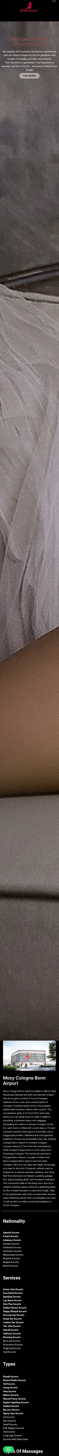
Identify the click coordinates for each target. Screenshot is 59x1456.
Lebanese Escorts (12, 1240)
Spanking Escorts (12, 1296)
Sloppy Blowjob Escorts (15, 1311)
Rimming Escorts (12, 1337)
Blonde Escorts (10, 1376)
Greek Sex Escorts (12, 1318)
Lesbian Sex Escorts (13, 1322)
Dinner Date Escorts (13, 1289)
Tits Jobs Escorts (12, 1326)
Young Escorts (10, 1387)
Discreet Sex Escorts (13, 1315)
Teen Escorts (9, 1391)
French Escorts (10, 1236)
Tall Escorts (9, 1384)
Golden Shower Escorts (14, 1307)
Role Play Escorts (12, 1304)
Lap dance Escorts (12, 1300)
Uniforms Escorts (12, 1333)
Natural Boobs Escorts (14, 1380)
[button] (8, 1449)
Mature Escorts (11, 1395)
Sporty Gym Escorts (13, 1413)
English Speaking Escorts (16, 1402)
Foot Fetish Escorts (13, 1293)
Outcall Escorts (10, 1330)
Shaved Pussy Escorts (14, 1398)
